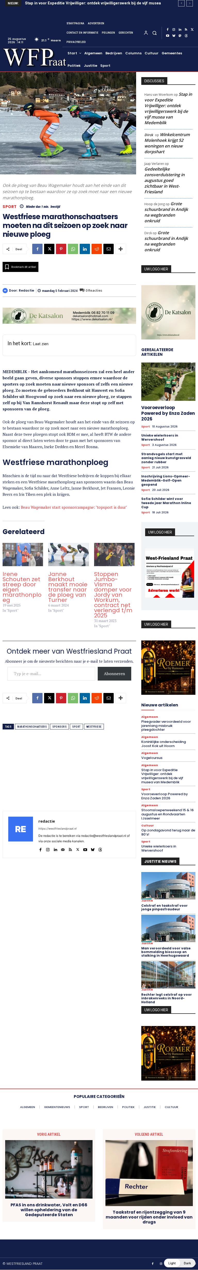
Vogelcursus (151, 757)
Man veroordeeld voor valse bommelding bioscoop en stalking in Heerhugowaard (166, 952)
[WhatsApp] (73, 249)
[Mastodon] (180, 36)
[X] (192, 30)
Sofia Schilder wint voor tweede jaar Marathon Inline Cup (166, 503)
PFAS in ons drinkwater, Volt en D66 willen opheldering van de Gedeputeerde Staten (49, 1209)
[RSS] (186, 30)
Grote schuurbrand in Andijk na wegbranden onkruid (166, 212)
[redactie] (6, 290)
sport (76, 726)
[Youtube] (167, 36)
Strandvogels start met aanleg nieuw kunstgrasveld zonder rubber (166, 458)
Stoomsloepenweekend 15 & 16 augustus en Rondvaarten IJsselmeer (167, 814)
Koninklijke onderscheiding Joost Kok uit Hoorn (163, 743)
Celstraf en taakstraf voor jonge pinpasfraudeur (164, 907)
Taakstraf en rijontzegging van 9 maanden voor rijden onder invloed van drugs (149, 1217)
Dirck (148, 134)
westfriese (94, 726)
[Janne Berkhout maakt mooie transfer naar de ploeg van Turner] (68, 554)
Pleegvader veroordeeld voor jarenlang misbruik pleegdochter (166, 725)
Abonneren (114, 673)
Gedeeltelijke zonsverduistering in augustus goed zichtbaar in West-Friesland (164, 180)
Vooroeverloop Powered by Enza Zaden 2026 (168, 413)
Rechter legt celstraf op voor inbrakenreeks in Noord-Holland (166, 998)
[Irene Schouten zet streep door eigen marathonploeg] (23, 554)
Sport (10, 207)
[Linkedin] (180, 30)
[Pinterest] (61, 249)
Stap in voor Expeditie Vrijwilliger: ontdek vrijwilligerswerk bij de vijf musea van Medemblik (168, 108)
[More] (120, 249)
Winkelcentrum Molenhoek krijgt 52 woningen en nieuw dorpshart (167, 143)
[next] (189, 3)
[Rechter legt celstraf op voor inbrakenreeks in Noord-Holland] (168, 974)
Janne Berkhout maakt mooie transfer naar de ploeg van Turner (67, 587)
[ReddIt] (97, 249)
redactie (26, 290)
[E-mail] (108, 249)
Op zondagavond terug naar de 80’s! (168, 832)
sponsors (59, 726)
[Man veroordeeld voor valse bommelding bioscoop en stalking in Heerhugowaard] (168, 928)
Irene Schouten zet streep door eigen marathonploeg (22, 587)
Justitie (147, 900)
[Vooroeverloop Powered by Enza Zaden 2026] (168, 382)
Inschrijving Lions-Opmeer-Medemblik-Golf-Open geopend (165, 480)
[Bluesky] (174, 36)
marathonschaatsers (32, 726)
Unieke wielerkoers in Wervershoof (159, 437)
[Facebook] (167, 30)
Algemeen (149, 716)
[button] (154, 32)
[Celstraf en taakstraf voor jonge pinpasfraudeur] (168, 885)
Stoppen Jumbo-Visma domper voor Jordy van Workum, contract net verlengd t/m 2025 (113, 594)
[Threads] (186, 36)
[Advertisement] (69, 775)
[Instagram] (174, 30)
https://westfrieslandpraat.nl (57, 828)
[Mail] (63, 849)
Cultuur (147, 825)
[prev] (181, 3)
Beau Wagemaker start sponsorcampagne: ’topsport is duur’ (74, 507)
